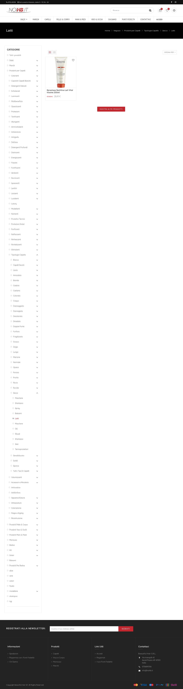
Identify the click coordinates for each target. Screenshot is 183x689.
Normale (16, 362)
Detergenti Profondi (19, 147)
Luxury (14, 204)
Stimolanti (15, 250)
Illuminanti (15, 178)
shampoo (13, 596)
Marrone (16, 357)
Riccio (15, 383)
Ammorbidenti (17, 127)
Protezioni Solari (18, 224)
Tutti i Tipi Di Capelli (21, 471)
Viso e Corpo (59, 657)
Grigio (15, 347)
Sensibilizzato (18, 456)
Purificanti (15, 229)
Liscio (15, 270)
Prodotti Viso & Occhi (18, 530)
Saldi (11, 60)
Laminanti (15, 96)
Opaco (16, 367)
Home (107, 30)
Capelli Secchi (18, 265)
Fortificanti (15, 168)
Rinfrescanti (16, 239)
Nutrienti (14, 214)
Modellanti (15, 209)
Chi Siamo (13, 662)
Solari (11, 555)
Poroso (16, 372)
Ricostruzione (16, 518)
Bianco (16, 260)
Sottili (15, 461)
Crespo (16, 301)
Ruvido (16, 388)
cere (11, 576)
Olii (16, 429)
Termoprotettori (21, 449)
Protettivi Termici (18, 219)
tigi (10, 601)
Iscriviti (126, 629)
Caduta (16, 285)
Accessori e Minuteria (20, 482)
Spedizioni (13, 653)
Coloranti (15, 76)
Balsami (18, 413)
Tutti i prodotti (15, 55)
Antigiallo (15, 137)
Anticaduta (15, 487)
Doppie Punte (18, 326)
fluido (11, 586)
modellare (13, 591)
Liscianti (14, 193)
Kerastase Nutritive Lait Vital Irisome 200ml (60, 91)
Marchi (12, 65)
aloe (11, 571)
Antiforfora (15, 493)
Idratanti (14, 173)
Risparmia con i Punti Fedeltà (21, 657)
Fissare (14, 163)
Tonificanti (15, 117)
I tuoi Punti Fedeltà (104, 662)
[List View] (54, 52)
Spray (17, 408)
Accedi (99, 653)
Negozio (117, 30)
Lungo (15, 352)
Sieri (16, 444)
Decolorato (17, 316)
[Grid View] (50, 52)
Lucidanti (15, 198)
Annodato (17, 275)
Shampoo (19, 403)
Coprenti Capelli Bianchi (21, 81)
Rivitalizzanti (16, 244)
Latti (173, 30)
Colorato (16, 296)
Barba (12, 545)
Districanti (15, 152)
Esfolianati (15, 91)
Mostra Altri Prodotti (111, 109)
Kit (10, 550)
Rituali (17, 434)
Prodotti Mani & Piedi (18, 535)
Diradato (17, 321)
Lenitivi (14, 188)
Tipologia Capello (151, 30)
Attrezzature (16, 503)
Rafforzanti (16, 234)
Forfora (16, 331)
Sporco (16, 466)
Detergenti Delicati (18, 86)
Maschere (19, 398)
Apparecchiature (18, 498)
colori (11, 581)
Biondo (16, 280)
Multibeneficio (17, 101)
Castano (16, 291)
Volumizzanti (16, 477)
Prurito (16, 378)
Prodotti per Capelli (132, 30)
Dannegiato (18, 311)
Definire (14, 142)
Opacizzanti (16, 106)
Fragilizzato (18, 337)
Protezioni (15, 111)
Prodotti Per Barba (17, 565)
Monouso (13, 540)
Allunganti (15, 122)
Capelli (56, 653)
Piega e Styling (17, 513)
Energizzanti (16, 157)
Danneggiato (18, 306)
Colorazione (16, 508)
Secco (165, 30)
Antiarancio (16, 132)
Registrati (101, 657)
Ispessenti (15, 183)
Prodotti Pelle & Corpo (18, 525)
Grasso (16, 342)
